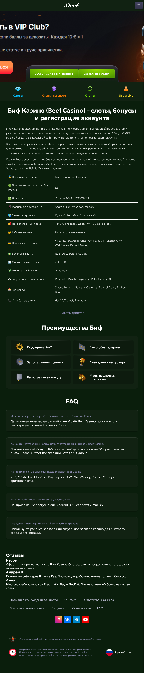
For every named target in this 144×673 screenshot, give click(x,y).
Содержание (81, 608)
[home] (72, 5)
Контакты (71, 600)
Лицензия (58, 608)
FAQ (100, 608)
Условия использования (27, 608)
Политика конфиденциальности (34, 600)
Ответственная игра (99, 600)
